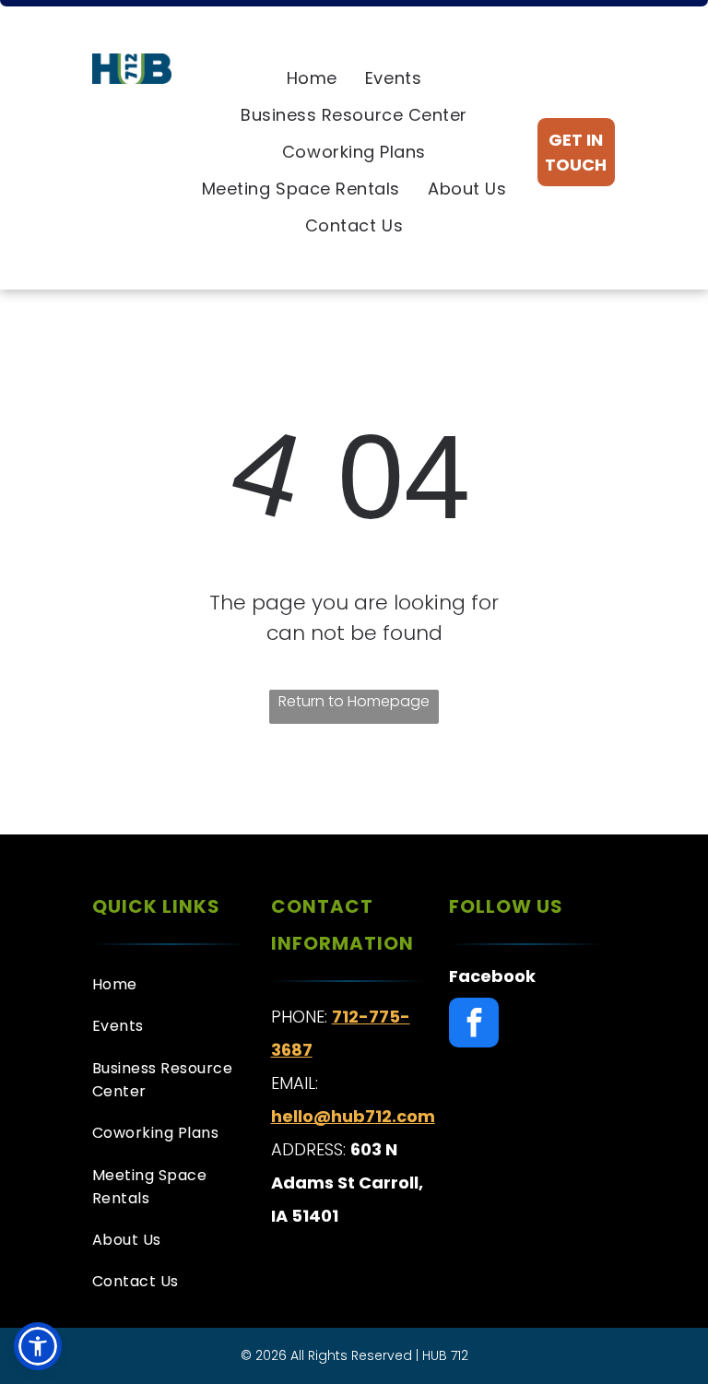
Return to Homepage (354, 701)
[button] (37, 1346)
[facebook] (474, 1025)
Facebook (492, 976)
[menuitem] (312, 78)
